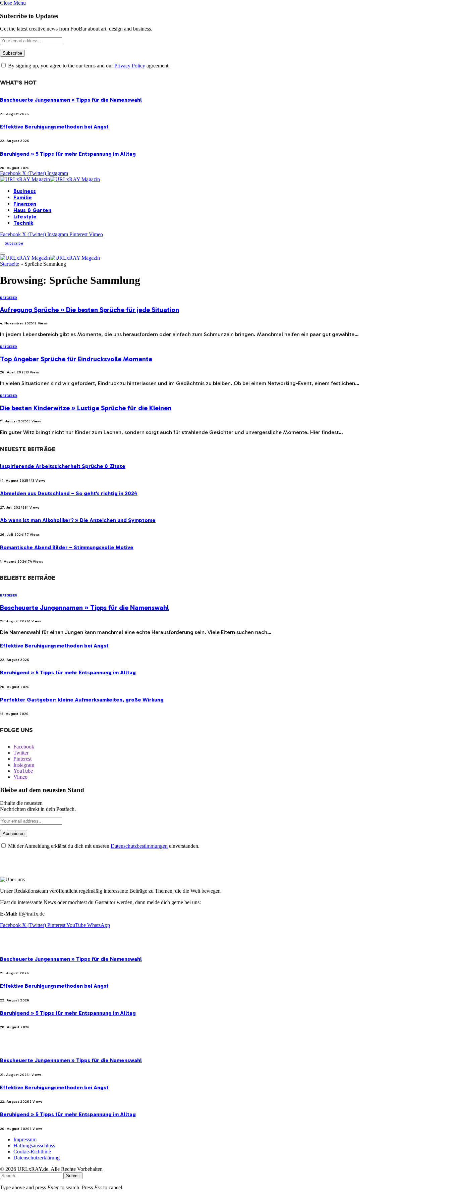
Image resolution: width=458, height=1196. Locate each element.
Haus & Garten (32, 210)
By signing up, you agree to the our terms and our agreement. (88, 65)
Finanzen (24, 204)
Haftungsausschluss (34, 1145)
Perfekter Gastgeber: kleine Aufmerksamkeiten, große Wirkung (82, 699)
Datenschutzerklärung (36, 1157)
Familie (22, 197)
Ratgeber (8, 298)
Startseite (9, 264)
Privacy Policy (129, 65)
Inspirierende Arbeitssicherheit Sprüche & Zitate (62, 466)
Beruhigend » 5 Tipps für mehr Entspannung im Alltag (68, 154)
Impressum (25, 1139)
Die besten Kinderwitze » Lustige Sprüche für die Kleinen (85, 408)
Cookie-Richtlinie (32, 1151)
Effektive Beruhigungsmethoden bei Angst (54, 126)
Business (24, 191)
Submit (73, 1175)
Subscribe (14, 243)
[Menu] (2, 254)
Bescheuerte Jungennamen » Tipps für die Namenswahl (71, 100)
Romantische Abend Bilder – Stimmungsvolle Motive (66, 547)
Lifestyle (25, 216)
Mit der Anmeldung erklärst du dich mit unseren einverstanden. (103, 846)
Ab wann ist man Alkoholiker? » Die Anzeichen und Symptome (78, 520)
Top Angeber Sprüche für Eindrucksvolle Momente (76, 359)
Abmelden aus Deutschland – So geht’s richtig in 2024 (68, 493)
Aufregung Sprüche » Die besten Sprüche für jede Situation (89, 310)
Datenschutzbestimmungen (139, 846)
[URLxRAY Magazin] (50, 179)
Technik (23, 223)
